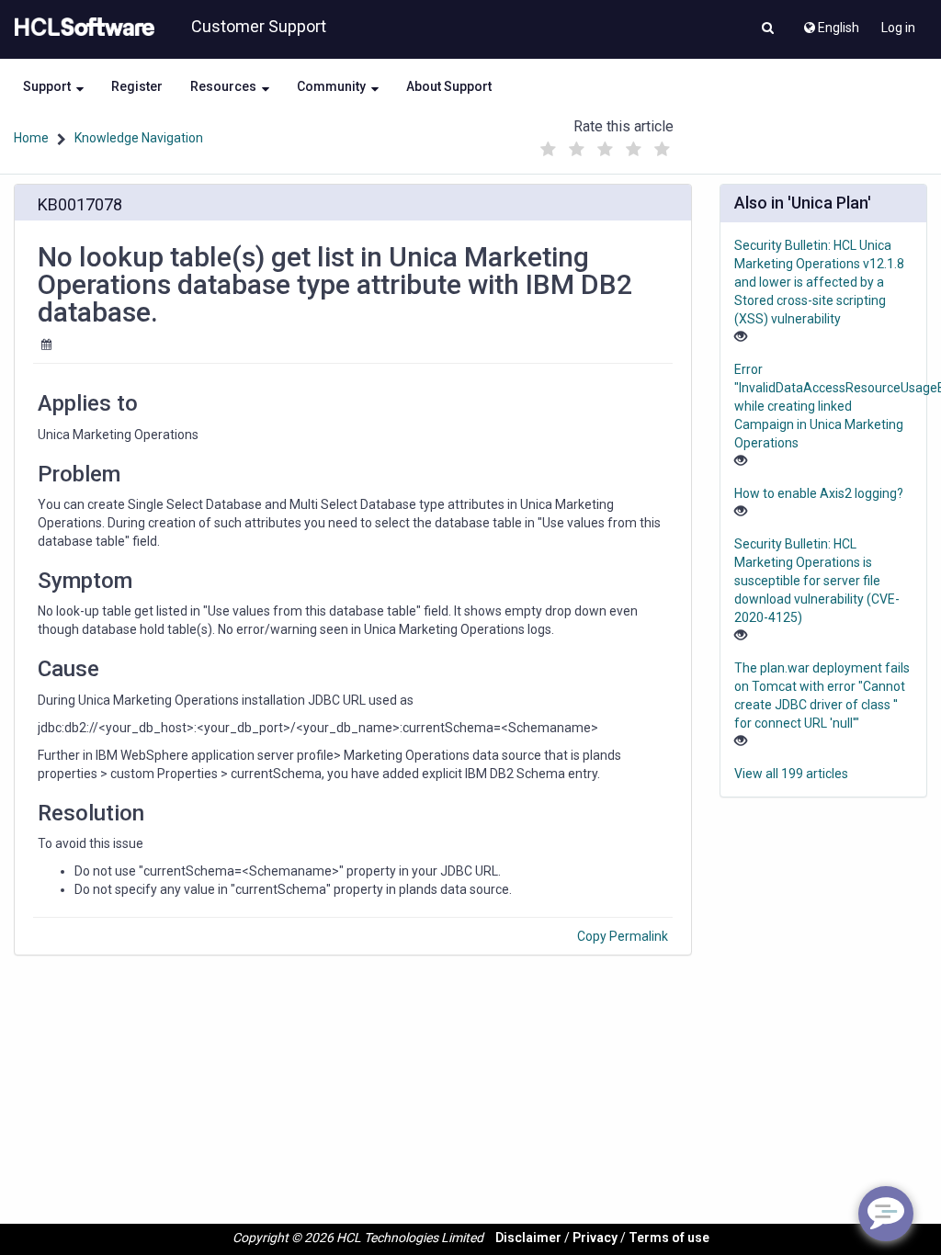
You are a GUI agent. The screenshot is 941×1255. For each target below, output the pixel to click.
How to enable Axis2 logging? (818, 493)
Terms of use (669, 1237)
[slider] (606, 145)
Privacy (595, 1237)
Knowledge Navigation (138, 137)
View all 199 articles (791, 773)
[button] (767, 29)
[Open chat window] (885, 1213)
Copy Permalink (622, 936)
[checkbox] (549, 150)
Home (31, 137)
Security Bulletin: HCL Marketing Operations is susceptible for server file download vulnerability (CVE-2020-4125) (817, 581)
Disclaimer (528, 1237)
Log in (898, 27)
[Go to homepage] (81, 27)
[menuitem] (830, 23)
